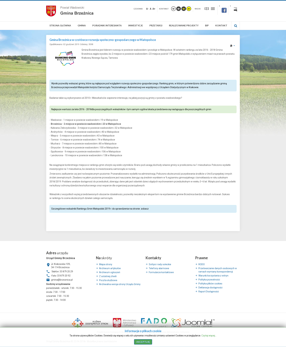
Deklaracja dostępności (210, 287)
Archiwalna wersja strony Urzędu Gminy (120, 284)
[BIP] (234, 10)
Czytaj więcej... (208, 335)
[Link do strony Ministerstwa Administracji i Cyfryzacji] (124, 322)
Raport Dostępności (208, 291)
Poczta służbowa (108, 280)
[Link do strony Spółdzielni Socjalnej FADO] (154, 322)
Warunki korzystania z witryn (213, 275)
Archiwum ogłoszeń (109, 272)
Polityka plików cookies (210, 283)
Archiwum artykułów (110, 268)
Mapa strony (105, 264)
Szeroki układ (213, 8)
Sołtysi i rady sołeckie (160, 264)
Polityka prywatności (209, 279)
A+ (153, 8)
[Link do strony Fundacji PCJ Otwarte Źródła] (193, 322)
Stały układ (207, 8)
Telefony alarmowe (159, 268)
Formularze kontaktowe (161, 272)
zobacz (145, 208)
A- (147, 8)
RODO (201, 264)
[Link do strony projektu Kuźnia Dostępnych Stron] (90, 322)
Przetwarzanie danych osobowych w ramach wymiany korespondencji (217, 270)
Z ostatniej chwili (108, 276)
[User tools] (232, 45)
